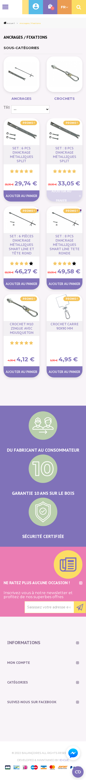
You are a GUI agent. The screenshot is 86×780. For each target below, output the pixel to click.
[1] (12, 171)
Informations (23, 642)
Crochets (64, 98)
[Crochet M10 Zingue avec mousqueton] (21, 307)
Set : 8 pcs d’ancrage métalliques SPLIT (64, 154)
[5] (31, 171)
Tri (7, 107)
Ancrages (21, 98)
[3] (21, 171)
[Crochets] (64, 74)
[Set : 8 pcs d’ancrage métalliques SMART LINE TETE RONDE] (64, 219)
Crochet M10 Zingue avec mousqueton (21, 328)
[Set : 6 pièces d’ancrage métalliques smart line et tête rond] (21, 219)
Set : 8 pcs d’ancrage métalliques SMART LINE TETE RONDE (65, 244)
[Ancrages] (21, 74)
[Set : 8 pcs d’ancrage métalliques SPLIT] (64, 132)
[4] (26, 171)
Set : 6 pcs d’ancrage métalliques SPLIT (21, 154)
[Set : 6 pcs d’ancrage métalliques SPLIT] (21, 132)
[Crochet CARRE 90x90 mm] (64, 307)
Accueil (11, 23)
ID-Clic (64, 760)
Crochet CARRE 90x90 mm (65, 326)
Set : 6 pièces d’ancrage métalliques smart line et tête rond (21, 244)
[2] (17, 171)
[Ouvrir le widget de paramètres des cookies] (78, 772)
